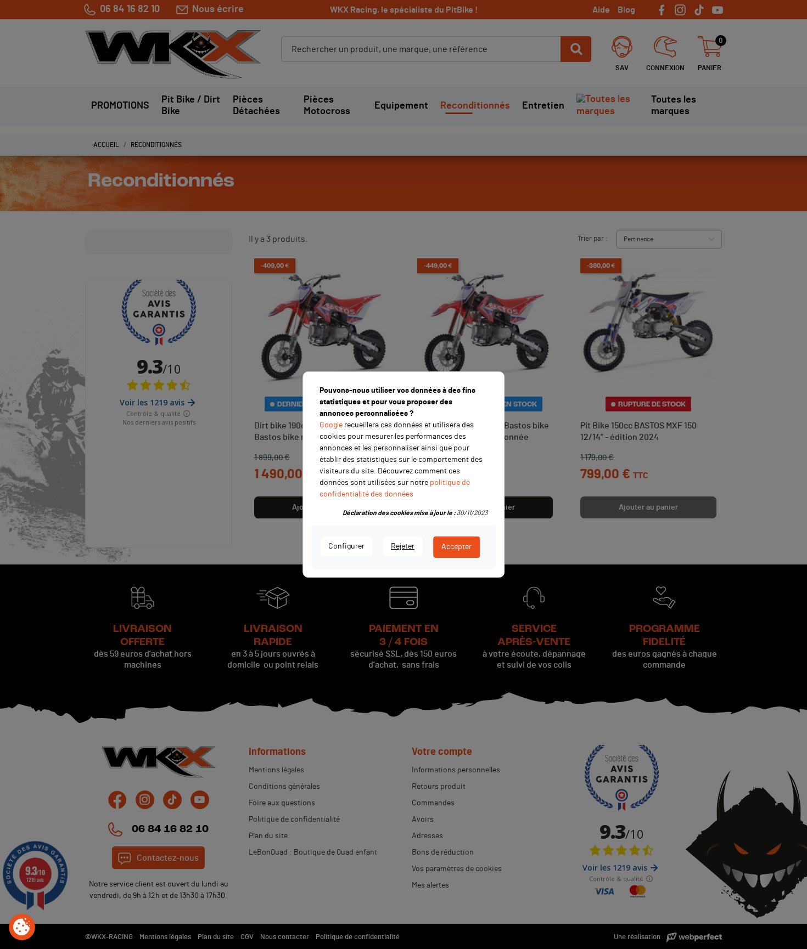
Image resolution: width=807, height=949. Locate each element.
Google (331, 425)
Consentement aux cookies (22, 927)
